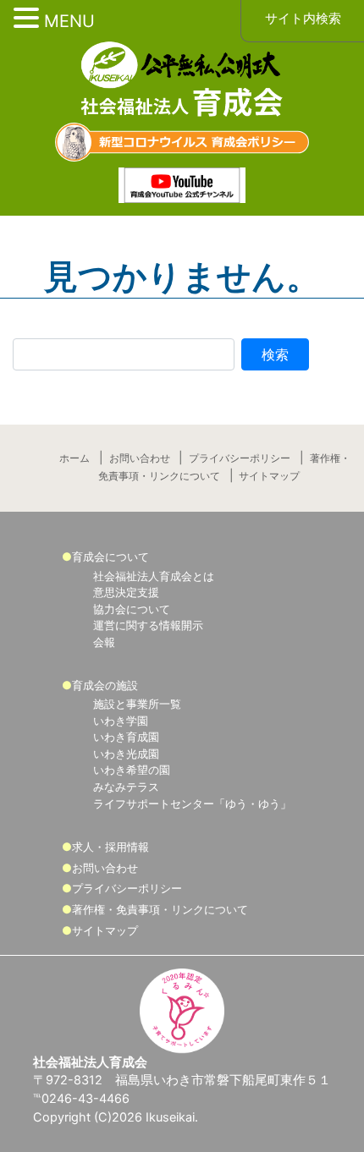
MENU (69, 21)
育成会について (110, 556)
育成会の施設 (105, 685)
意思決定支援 (126, 592)
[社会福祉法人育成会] (182, 81)
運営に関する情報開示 (148, 625)
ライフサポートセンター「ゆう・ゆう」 (192, 803)
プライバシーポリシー (239, 458)
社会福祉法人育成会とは (153, 576)
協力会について (131, 609)
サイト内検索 (303, 18)
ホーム (74, 458)
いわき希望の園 (131, 769)
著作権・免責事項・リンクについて (160, 909)
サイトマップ (269, 476)
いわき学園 (120, 720)
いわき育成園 (126, 736)
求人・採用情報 (110, 846)
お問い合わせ (139, 458)
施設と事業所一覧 (137, 703)
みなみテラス (126, 786)
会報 (104, 642)
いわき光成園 (126, 753)
